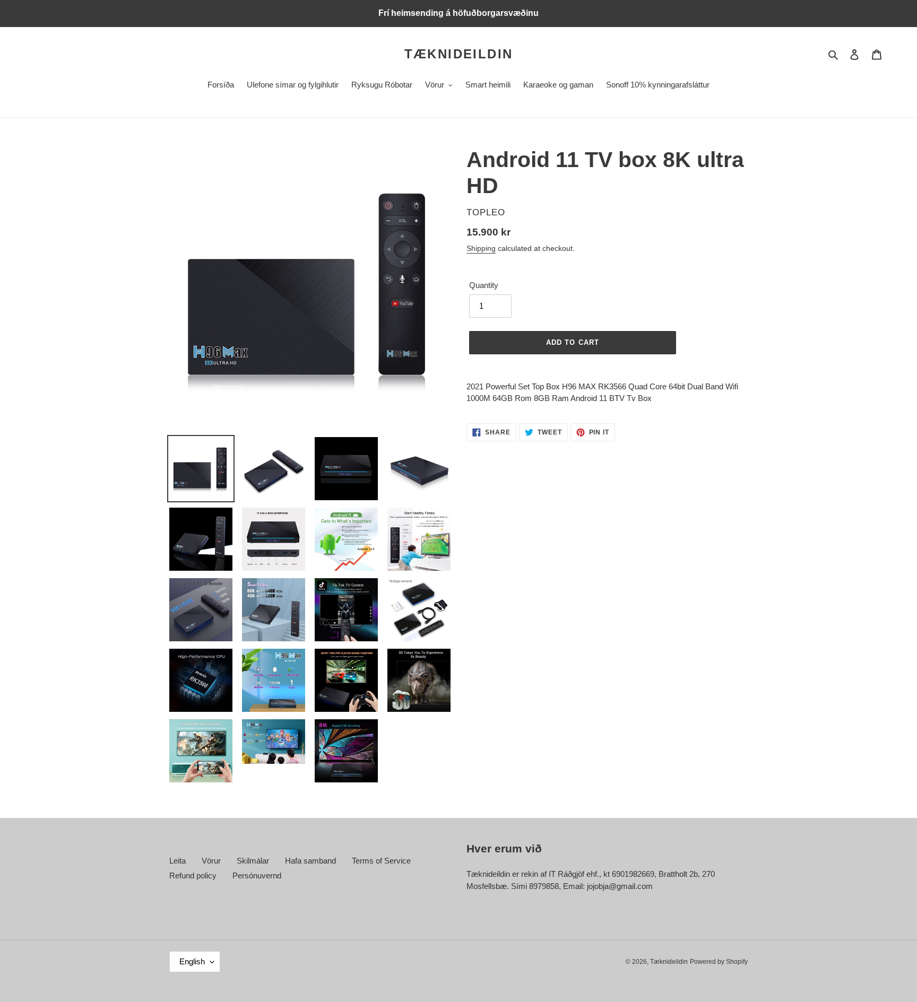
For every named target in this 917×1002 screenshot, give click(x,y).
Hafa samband (310, 860)
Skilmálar (253, 860)
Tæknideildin (458, 54)
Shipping (481, 248)
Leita (177, 860)
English (192, 961)
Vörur (211, 860)
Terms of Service (381, 860)
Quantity (483, 285)
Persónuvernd (256, 875)
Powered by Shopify (719, 961)
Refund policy (193, 875)
